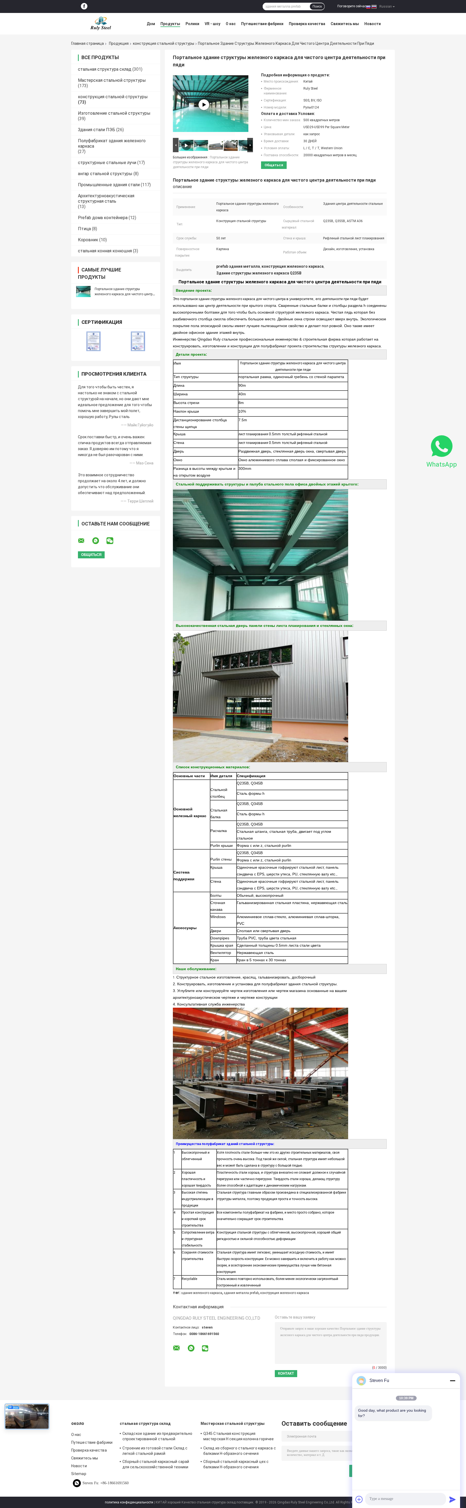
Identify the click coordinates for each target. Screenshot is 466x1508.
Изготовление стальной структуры (114, 113)
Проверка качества (307, 24)
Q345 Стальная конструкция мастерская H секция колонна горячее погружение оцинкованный (238, 1437)
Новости (372, 24)
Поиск (317, 6)
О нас (231, 24)
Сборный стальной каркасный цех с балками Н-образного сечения (236, 1464)
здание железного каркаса (201, 1293)
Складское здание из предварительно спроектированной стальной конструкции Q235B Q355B (157, 1437)
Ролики (192, 24)
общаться (274, 165)
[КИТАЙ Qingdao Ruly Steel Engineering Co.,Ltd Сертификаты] (93, 341)
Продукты (170, 24)
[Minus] (452, 1380)
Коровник (88, 239)
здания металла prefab (241, 1293)
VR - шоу (212, 24)
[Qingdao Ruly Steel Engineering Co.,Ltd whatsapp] (99, 541)
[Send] (452, 1499)
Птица (84, 228)
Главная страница (87, 43)
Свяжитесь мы (345, 24)
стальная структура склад (104, 69)
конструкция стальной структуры (163, 43)
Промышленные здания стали (109, 184)
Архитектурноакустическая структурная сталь (106, 198)
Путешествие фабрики (262, 24)
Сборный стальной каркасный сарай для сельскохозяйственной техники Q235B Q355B (155, 1465)
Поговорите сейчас (351, 6)
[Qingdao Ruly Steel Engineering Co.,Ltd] (101, 24)
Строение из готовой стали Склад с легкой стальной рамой (154, 1451)
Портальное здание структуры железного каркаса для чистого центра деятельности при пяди (124, 294)
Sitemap (78, 1474)
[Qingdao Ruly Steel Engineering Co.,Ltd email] (84, 541)
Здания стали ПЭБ (96, 129)
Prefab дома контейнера (103, 217)
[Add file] (359, 1499)
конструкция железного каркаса (284, 1293)
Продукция (119, 43)
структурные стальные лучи (107, 162)
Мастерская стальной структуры (112, 80)
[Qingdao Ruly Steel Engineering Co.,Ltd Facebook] (84, 6)
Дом (151, 24)
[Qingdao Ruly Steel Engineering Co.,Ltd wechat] (113, 541)
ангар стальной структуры (105, 173)
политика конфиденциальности (129, 1502)
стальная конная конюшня (105, 250)
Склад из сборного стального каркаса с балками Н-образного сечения (239, 1451)
